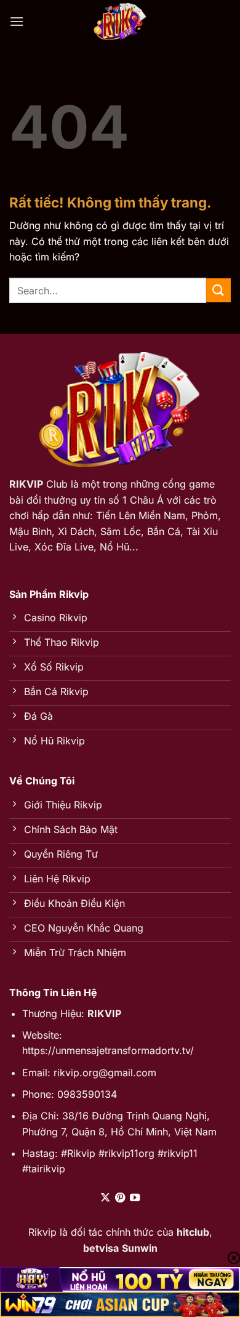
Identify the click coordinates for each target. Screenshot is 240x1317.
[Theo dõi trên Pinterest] (120, 1198)
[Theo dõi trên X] (105, 1198)
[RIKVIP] (120, 21)
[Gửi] (218, 290)
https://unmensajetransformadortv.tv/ (108, 1050)
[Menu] (16, 21)
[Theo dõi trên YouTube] (135, 1198)
